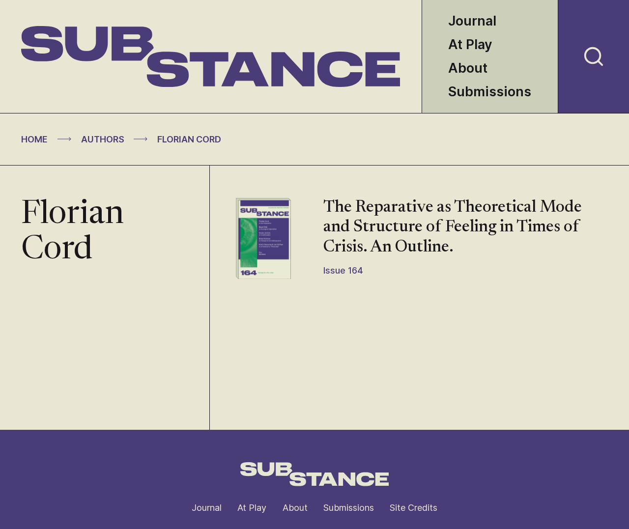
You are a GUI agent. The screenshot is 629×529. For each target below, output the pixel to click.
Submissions (489, 92)
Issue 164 (343, 270)
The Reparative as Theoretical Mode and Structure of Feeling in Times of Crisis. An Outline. (452, 227)
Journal (472, 21)
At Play (470, 44)
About (467, 68)
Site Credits (413, 507)
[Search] (593, 56)
